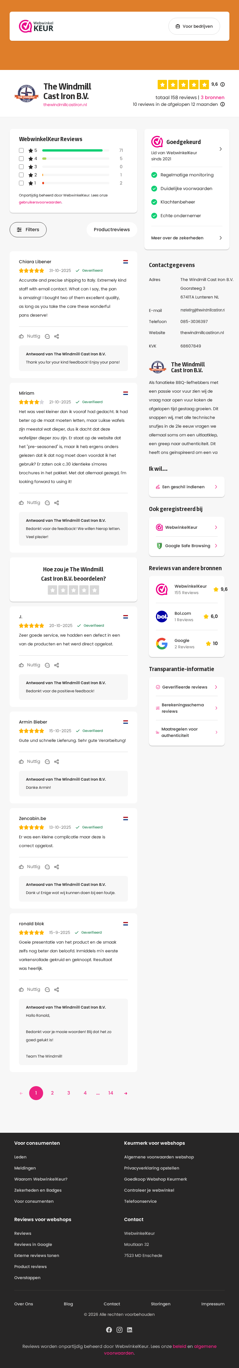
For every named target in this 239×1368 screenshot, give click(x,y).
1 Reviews (184, 620)
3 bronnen (212, 97)
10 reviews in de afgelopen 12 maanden (175, 104)
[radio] (162, 84)
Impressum (213, 1304)
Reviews (22, 1233)
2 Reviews (184, 647)
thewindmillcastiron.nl (65, 105)
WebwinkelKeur (191, 586)
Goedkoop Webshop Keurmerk (155, 1179)
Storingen (161, 1304)
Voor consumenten (34, 1201)
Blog (68, 1304)
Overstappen (27, 1278)
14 (110, 1093)
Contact (112, 1304)
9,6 (218, 84)
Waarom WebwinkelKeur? (41, 1179)
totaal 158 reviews (176, 97)
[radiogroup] (183, 84)
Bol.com (183, 613)
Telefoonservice (140, 1201)
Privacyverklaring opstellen (151, 1168)
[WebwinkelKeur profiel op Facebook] (109, 1329)
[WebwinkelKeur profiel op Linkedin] (130, 1329)
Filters (32, 229)
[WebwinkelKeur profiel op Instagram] (119, 1329)
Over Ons (23, 1304)
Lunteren (204, 297)
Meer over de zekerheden (177, 238)
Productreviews (112, 229)
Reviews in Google (33, 1244)
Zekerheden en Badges (37, 1190)
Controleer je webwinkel (149, 1190)
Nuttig (33, 336)
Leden (20, 1157)
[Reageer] (47, 336)
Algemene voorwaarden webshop (159, 1157)
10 (215, 643)
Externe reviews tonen (36, 1255)
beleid (179, 1346)
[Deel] (56, 336)
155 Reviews (186, 593)
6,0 (214, 616)
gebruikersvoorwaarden (40, 202)
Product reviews (30, 1266)
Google (182, 640)
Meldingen (25, 1168)
